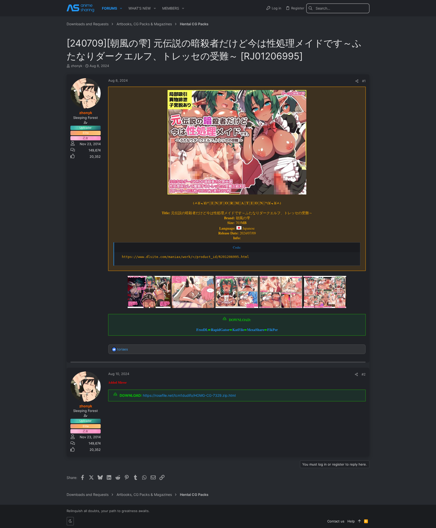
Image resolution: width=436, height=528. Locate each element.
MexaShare (255, 329)
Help (351, 521)
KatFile (238, 329)
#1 (364, 81)
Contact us (335, 521)
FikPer (272, 329)
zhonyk (76, 66)
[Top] (359, 521)
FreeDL (202, 329)
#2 (364, 374)
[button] (121, 8)
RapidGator (220, 329)
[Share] (356, 81)
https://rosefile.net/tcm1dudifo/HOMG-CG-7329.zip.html (189, 395)
